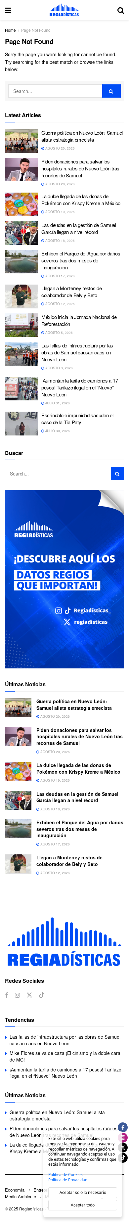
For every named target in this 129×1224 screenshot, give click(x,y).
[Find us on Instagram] (17, 995)
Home (10, 30)
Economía (14, 1190)
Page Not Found (36, 30)
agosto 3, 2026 (58, 368)
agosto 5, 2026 (58, 332)
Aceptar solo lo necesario (83, 1192)
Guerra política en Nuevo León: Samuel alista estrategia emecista (82, 136)
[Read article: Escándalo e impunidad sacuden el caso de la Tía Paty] (21, 423)
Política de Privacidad (67, 1180)
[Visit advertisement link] (64, 579)
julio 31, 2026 (57, 403)
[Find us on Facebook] (6, 995)
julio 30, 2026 (57, 431)
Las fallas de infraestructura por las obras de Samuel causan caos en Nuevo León (77, 352)
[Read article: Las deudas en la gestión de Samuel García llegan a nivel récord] (21, 233)
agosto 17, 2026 (59, 276)
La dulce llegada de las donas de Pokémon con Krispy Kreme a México (80, 199)
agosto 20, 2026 (59, 148)
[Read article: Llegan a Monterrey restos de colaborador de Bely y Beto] (21, 296)
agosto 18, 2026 (59, 240)
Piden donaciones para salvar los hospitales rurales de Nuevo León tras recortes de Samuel (80, 168)
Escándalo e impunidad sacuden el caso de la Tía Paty (77, 419)
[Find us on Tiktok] (41, 995)
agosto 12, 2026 (59, 303)
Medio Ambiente (20, 1196)
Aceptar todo (83, 1205)
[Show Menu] (8, 10)
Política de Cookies (65, 1174)
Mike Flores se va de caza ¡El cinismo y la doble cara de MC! (65, 1056)
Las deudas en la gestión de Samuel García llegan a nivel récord (78, 228)
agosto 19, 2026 (59, 211)
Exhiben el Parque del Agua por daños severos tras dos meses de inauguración (80, 260)
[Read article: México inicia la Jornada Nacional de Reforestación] (21, 325)
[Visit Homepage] (64, 10)
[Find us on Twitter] (29, 995)
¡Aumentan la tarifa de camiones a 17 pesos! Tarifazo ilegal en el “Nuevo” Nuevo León (79, 387)
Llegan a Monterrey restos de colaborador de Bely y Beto (71, 291)
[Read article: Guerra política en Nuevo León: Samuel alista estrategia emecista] (21, 141)
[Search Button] (120, 10)
